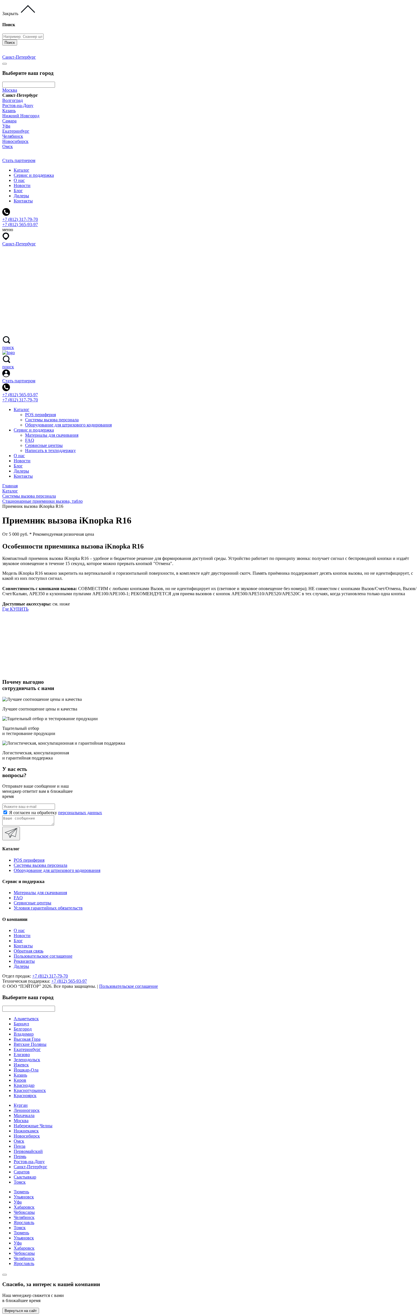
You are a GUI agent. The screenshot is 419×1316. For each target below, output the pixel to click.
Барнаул (21, 1023)
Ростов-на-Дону (17, 105)
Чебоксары (24, 1212)
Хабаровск (24, 1207)
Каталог (21, 170)
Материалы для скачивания (51, 435)
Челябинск (12, 136)
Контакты (23, 200)
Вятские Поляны (30, 1044)
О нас (19, 180)
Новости (22, 185)
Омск (7, 146)
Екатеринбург (15, 131)
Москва (9, 90)
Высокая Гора (27, 1039)
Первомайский (28, 1151)
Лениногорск (27, 1110)
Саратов (22, 1171)
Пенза (19, 1146)
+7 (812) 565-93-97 (20, 394)
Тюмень (21, 1191)
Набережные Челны (33, 1125)
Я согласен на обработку (55, 812)
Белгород (23, 1028)
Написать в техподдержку (50, 450)
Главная (10, 485)
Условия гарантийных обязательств (48, 908)
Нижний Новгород (20, 115)
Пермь (20, 1156)
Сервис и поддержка (34, 175)
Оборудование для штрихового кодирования (68, 424)
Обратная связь (28, 950)
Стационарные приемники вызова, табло (42, 501)
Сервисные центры (44, 445)
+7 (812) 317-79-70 (20, 399)
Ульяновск (24, 1196)
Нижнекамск (26, 1130)
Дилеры (21, 195)
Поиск (10, 42)
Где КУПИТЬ (15, 609)
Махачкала (24, 1115)
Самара (9, 120)
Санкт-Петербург (30, 1166)
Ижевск (21, 1064)
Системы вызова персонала (52, 419)
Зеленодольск (27, 1059)
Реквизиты (24, 961)
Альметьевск (26, 1018)
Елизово (22, 1054)
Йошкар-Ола (26, 1069)
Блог (18, 190)
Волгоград (12, 100)
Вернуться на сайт (21, 1311)
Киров (20, 1080)
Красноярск (25, 1095)
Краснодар (24, 1085)
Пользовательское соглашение (43, 956)
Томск (20, 1182)
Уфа (6, 126)
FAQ (29, 440)
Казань (9, 110)
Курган (21, 1105)
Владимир (24, 1034)
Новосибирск (15, 141)
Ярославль (24, 1222)
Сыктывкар (25, 1177)
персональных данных (80, 812)
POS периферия (40, 414)
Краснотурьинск (30, 1090)
